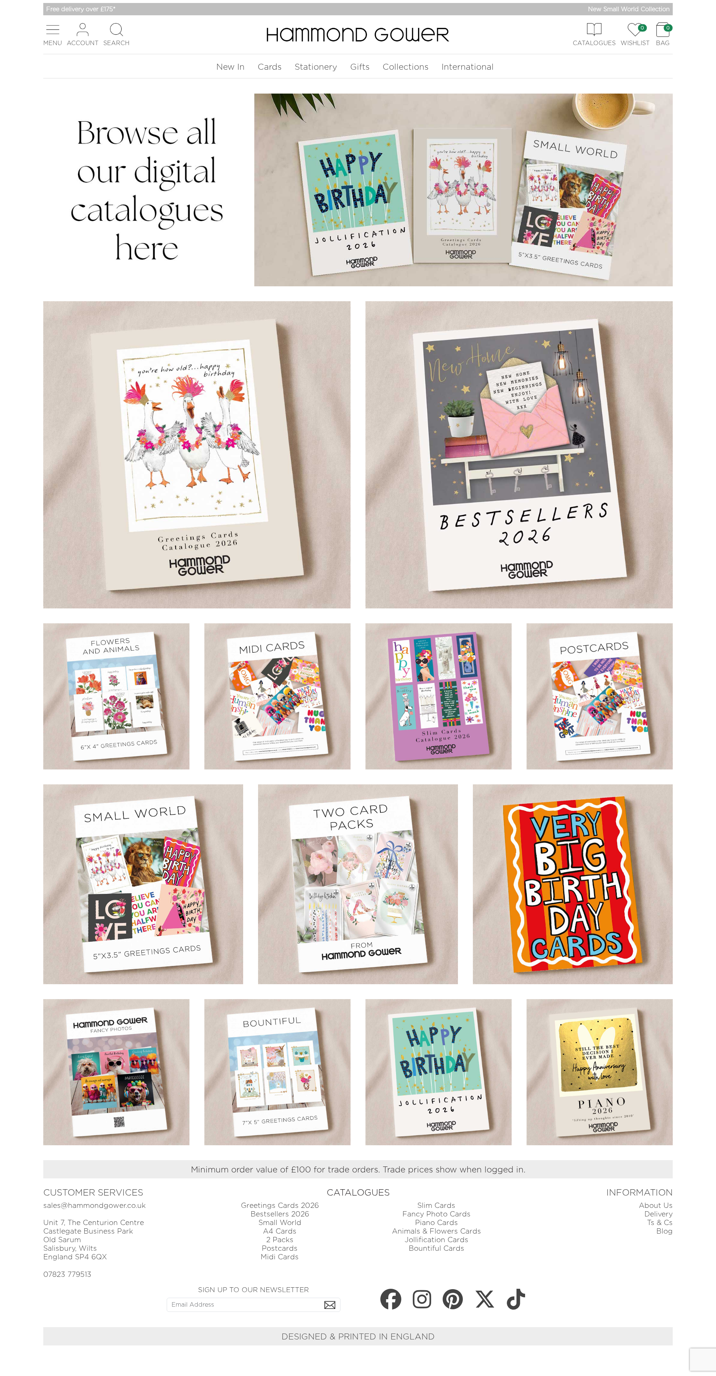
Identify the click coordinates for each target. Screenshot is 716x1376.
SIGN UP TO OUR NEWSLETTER (253, 1289)
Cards (270, 67)
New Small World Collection (629, 9)
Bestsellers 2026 (280, 1214)
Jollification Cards (436, 1239)
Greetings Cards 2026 (280, 1205)
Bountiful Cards (436, 1248)
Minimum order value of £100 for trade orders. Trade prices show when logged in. (358, 1169)
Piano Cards (436, 1222)
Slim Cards (436, 1205)
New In (230, 67)
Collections (405, 67)
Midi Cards (280, 1257)
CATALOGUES (358, 1192)
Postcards (280, 1248)
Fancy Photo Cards (436, 1214)
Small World (279, 1222)
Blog (664, 1231)
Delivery (658, 1214)
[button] (52, 34)
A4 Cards (279, 1231)
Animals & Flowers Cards (436, 1231)
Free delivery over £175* (81, 9)
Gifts (360, 67)
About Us (656, 1205)
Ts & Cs (660, 1222)
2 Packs (279, 1239)
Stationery (316, 67)
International (468, 67)
